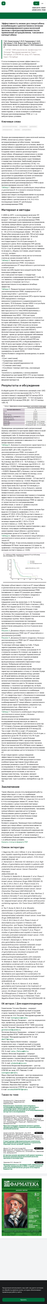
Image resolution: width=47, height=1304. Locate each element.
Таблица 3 (5, 289)
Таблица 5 (5, 445)
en (42, 3)
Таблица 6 (5, 536)
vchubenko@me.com (18, 1063)
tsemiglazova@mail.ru (19, 1018)
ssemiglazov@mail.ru (9, 1073)
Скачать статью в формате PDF (14, 842)
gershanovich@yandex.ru (11, 1030)
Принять (23, 1300)
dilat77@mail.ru (7, 1039)
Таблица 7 (5, 712)
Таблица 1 (5, 187)
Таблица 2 (5, 260)
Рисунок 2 (5, 631)
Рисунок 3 (5, 638)
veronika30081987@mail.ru (17, 1089)
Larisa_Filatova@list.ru (19, 1051)
